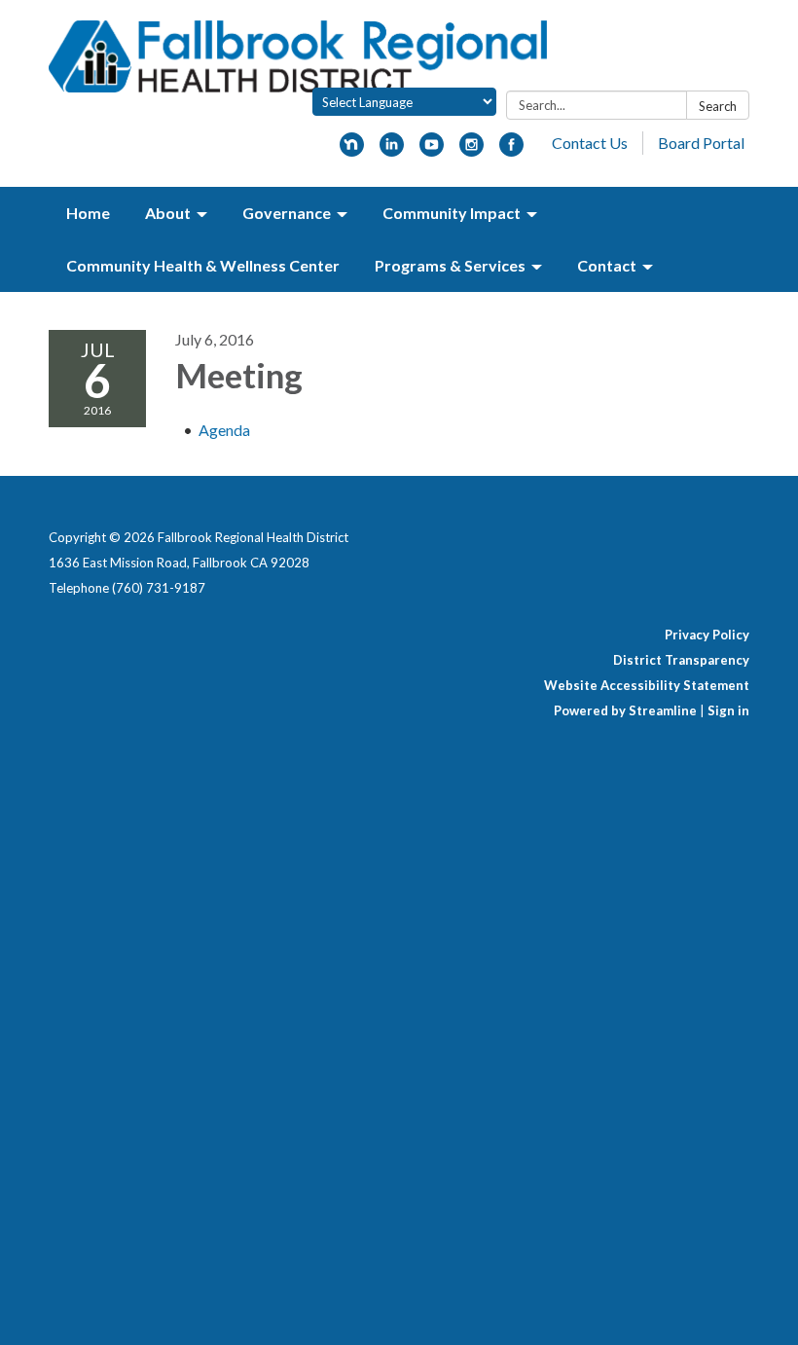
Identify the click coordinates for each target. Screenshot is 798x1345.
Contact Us (590, 142)
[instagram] (471, 150)
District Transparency (681, 660)
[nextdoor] (352, 150)
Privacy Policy (707, 634)
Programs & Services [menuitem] (450, 265)
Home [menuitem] (88, 212)
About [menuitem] (168, 212)
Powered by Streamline (625, 710)
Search (718, 106)
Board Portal (701, 142)
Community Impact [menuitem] (451, 212)
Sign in (728, 710)
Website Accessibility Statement (646, 685)
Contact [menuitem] (606, 265)
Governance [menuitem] (286, 212)
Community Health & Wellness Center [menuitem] (203, 265)
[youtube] (431, 150)
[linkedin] (392, 150)
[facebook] (511, 150)
